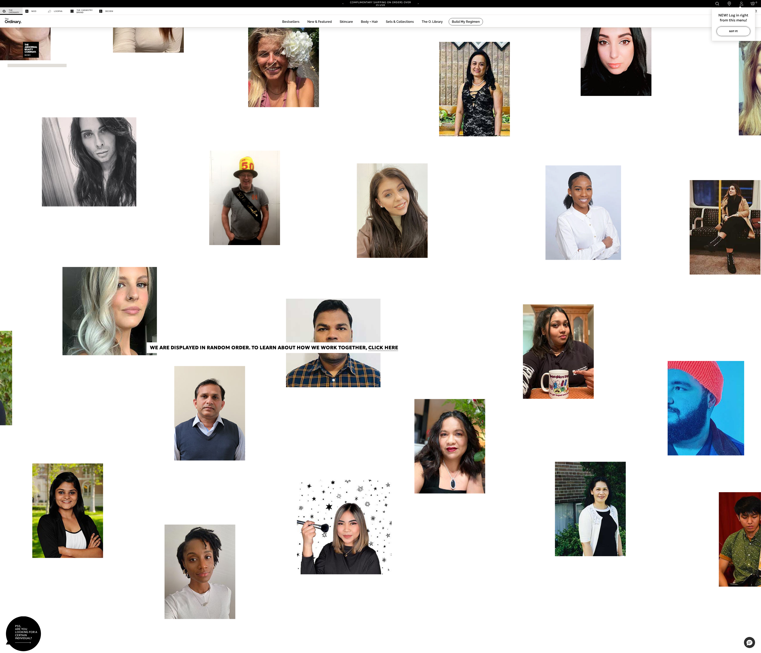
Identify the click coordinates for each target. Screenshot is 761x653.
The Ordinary (14, 11)
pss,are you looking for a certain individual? (26, 632)
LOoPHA (58, 11)
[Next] (418, 3)
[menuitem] (11, 11)
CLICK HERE (219, 348)
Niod (33, 11)
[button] (319, 21)
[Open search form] (717, 3)
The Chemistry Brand (84, 11)
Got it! (733, 31)
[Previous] (343, 3)
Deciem (109, 11)
